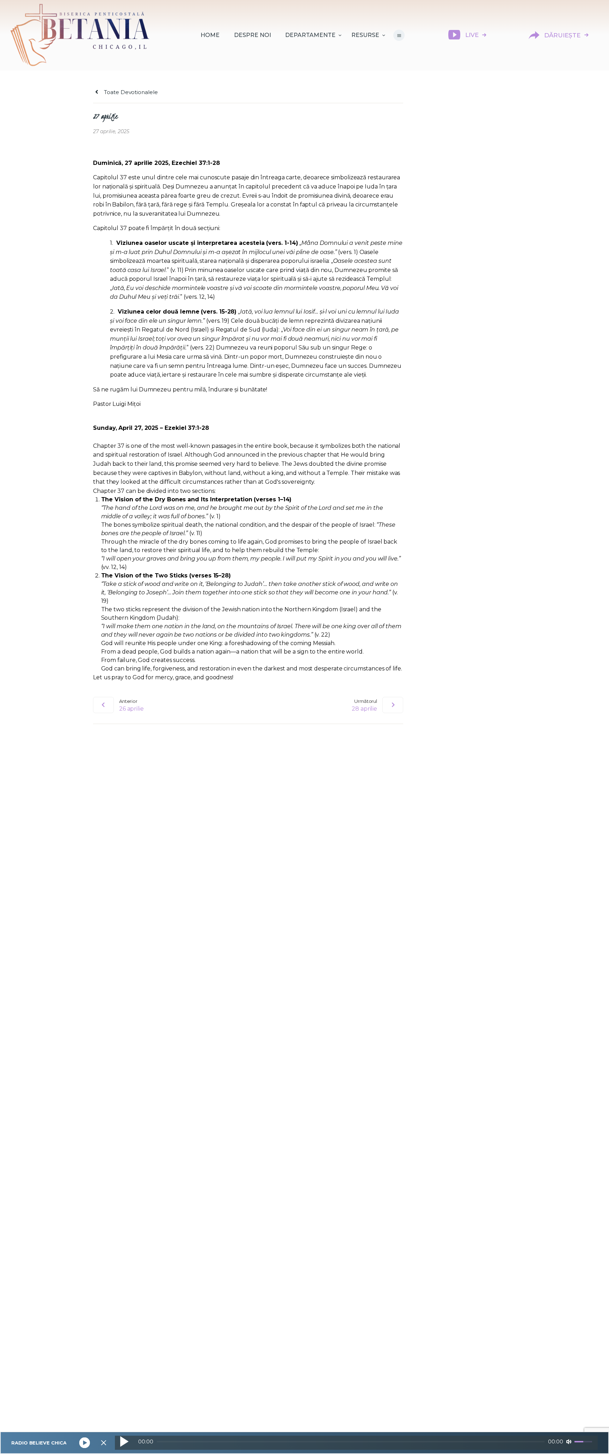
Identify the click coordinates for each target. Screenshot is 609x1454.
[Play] (84, 1443)
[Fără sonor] (568, 1441)
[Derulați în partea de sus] (591, 1437)
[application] (356, 1443)
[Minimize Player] (103, 1442)
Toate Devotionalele (130, 92)
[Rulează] (124, 1441)
